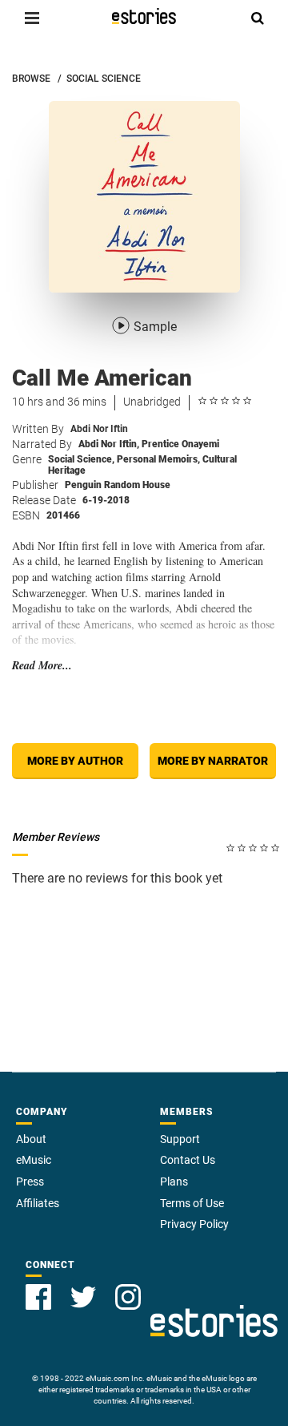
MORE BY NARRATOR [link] (213, 760)
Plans (174, 1181)
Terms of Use (192, 1203)
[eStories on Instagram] (128, 1297)
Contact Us (187, 1159)
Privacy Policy (194, 1224)
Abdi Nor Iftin (99, 428)
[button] (32, 17)
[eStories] (144, 16)
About (31, 1139)
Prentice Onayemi (180, 444)
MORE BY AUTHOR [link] (75, 760)
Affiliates (37, 1203)
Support (180, 1139)
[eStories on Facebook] (38, 1297)
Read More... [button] (42, 665)
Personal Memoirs (158, 459)
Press (30, 1181)
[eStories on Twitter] (83, 1297)
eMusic (33, 1159)
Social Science (81, 459)
